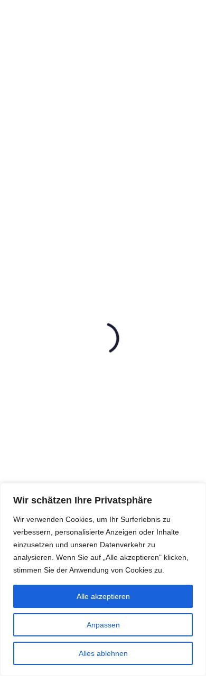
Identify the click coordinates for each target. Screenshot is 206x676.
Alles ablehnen (103, 653)
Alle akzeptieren (103, 596)
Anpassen (103, 625)
